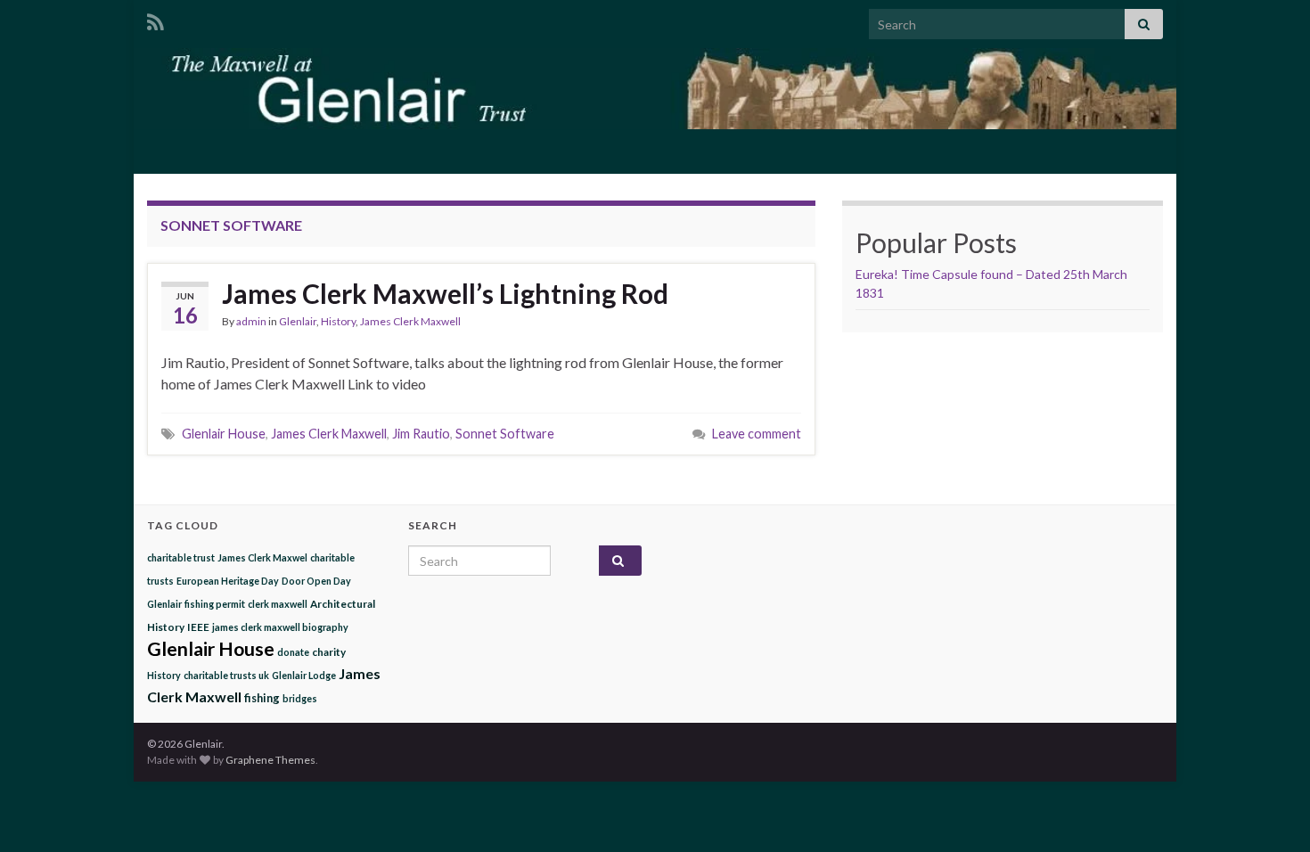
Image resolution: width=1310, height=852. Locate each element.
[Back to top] (1270, 812)
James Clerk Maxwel (262, 557)
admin (251, 321)
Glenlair (297, 321)
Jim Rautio (421, 433)
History (338, 321)
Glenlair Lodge (304, 675)
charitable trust (181, 557)
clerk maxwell (277, 604)
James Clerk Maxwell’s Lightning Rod (445, 293)
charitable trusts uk (226, 675)
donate (293, 652)
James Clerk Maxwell (410, 321)
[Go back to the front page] (655, 88)
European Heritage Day (227, 580)
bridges (299, 698)
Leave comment (756, 433)
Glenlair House (224, 433)
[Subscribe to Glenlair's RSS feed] (155, 19)
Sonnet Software (504, 433)
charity (329, 651)
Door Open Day (316, 580)
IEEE (198, 626)
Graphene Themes (270, 759)
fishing (262, 698)
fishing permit (214, 604)
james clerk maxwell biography (280, 627)
